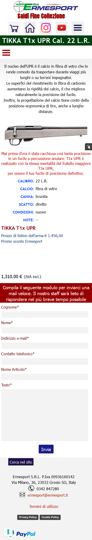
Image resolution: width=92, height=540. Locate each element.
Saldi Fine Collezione (41, 16)
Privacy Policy (28, 517)
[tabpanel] (46, 88)
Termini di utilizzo (43, 506)
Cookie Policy (50, 517)
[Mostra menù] (77, 28)
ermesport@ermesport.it (48, 495)
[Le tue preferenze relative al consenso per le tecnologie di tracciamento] (8, 531)
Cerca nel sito (21, 462)
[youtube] (61, 27)
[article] (46, 253)
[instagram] (46, 27)
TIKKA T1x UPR (18, 228)
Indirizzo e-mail (15, 338)
